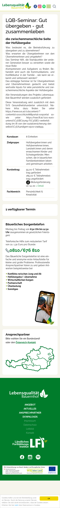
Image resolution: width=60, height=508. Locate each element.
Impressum (30, 421)
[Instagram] (40, 6)
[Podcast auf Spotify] (44, 6)
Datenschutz (30, 425)
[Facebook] (36, 6)
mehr (16, 505)
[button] (40, 186)
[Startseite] (29, 393)
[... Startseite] (16, 5)
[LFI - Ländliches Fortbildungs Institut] (30, 442)
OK (49, 498)
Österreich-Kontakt (26, 342)
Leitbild (30, 429)
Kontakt (30, 433)
